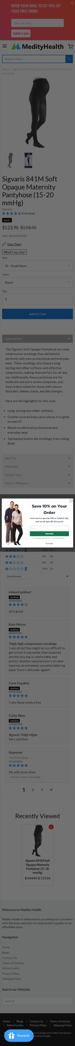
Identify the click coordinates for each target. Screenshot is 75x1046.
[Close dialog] (70, 500)
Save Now (49, 533)
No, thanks (49, 543)
